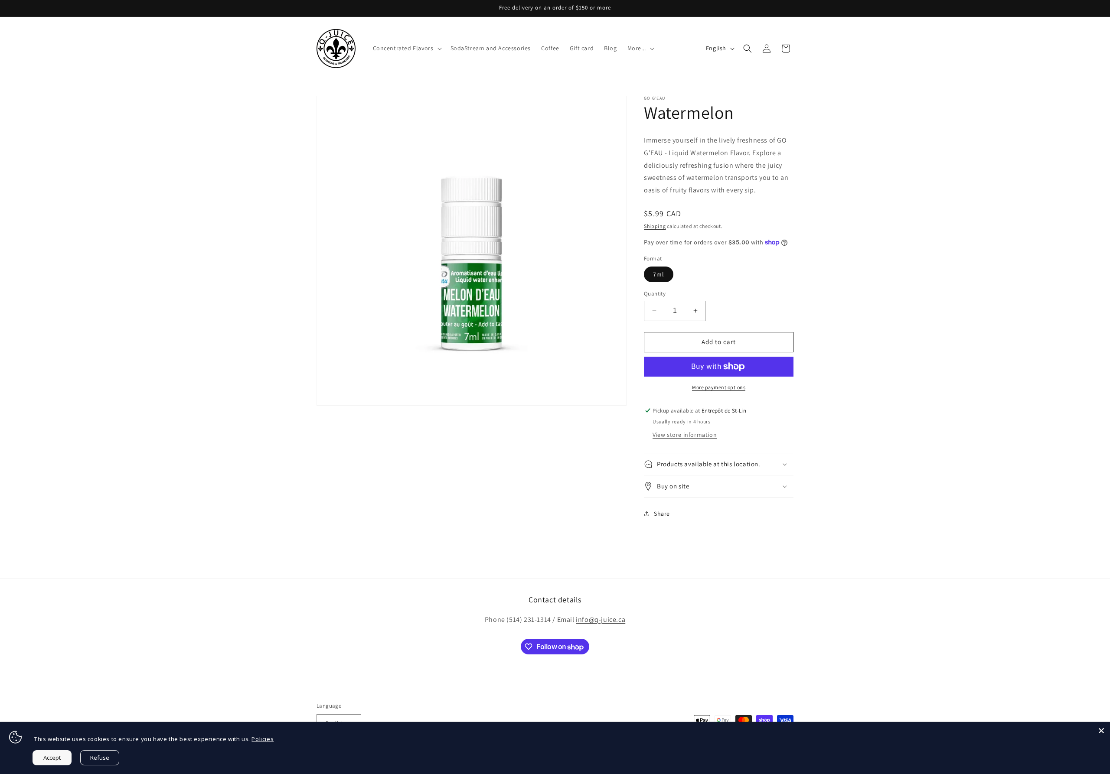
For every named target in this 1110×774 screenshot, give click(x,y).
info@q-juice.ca (600, 619)
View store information (685, 435)
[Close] (1101, 730)
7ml (658, 274)
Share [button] (662, 513)
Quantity (655, 293)
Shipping (655, 226)
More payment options (718, 387)
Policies (262, 739)
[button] (406, 48)
